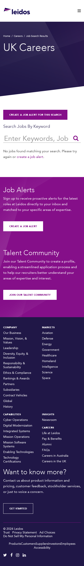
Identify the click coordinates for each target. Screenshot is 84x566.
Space (46, 378)
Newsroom (49, 420)
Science (47, 372)
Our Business (12, 333)
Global (7, 401)
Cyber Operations (15, 420)
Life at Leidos (51, 433)
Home (6, 36)
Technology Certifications (12, 459)
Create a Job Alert (23, 226)
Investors (54, 544)
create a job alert (30, 157)
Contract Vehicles (15, 395)
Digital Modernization (17, 425)
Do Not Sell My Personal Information (28, 536)
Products (15, 544)
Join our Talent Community (30, 294)
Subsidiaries (11, 390)
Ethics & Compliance (17, 373)
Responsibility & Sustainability (14, 365)
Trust (6, 532)
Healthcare (49, 355)
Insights (48, 414)
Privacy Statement (24, 532)
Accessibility (42, 548)
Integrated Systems (16, 431)
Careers (18, 36)
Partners (8, 384)
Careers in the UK (54, 461)
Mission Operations (16, 437)
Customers (28, 544)
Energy (47, 344)
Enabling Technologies (18, 452)
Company (10, 327)
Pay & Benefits (52, 439)
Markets (48, 327)
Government (50, 350)
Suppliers (42, 544)
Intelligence (50, 367)
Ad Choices (47, 532)
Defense (47, 338)
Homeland (49, 361)
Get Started (18, 508)
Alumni (46, 444)
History (8, 407)
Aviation (47, 333)
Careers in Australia (55, 456)
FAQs (46, 450)
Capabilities (12, 414)
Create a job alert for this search (35, 114)
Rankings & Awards (16, 378)
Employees (68, 544)
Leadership (10, 348)
